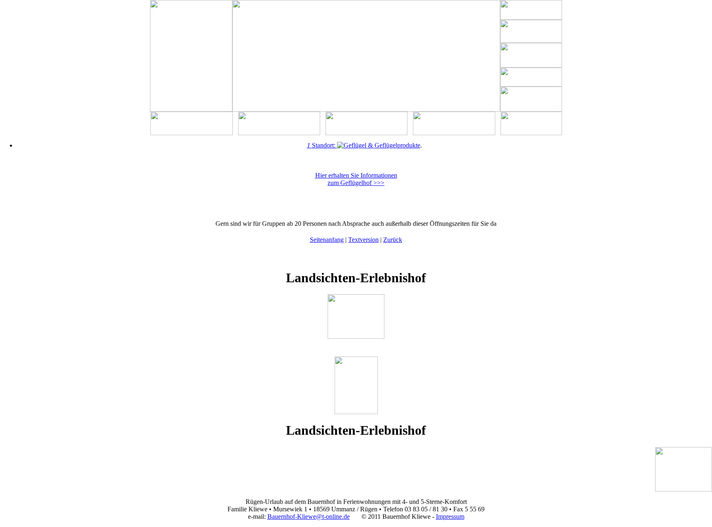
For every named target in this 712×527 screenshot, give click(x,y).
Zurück (392, 239)
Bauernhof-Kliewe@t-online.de (308, 516)
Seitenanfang (327, 239)
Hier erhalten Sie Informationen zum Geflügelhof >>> (356, 179)
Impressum (450, 516)
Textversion (363, 239)
